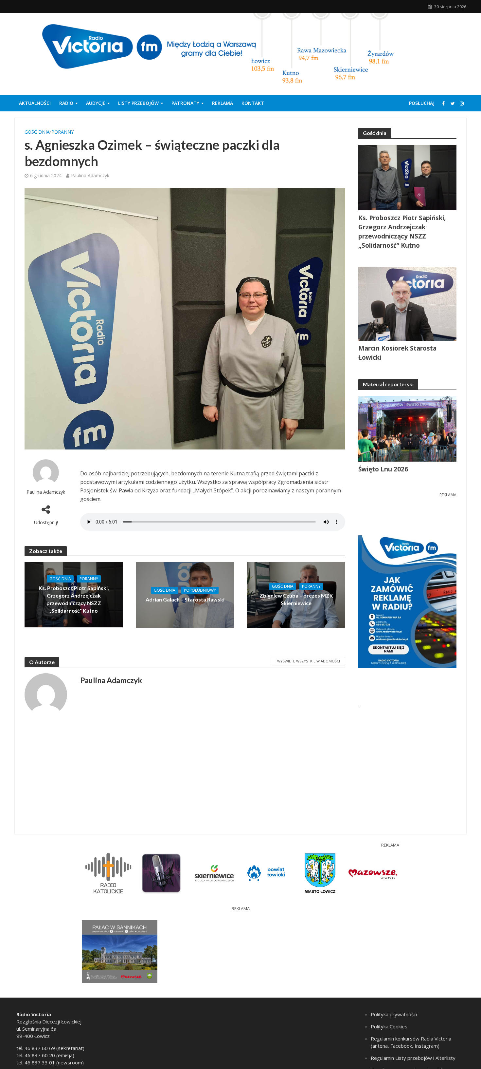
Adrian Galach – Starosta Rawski (185, 599)
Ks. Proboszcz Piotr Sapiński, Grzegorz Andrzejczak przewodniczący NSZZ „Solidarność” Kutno (74, 599)
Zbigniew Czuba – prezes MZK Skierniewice (296, 599)
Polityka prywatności (394, 1014)
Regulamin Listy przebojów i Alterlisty (413, 1058)
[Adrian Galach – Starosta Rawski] (185, 594)
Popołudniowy (200, 590)
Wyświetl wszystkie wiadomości (308, 661)
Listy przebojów (138, 103)
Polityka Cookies (389, 1026)
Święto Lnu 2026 (383, 469)
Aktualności (35, 103)
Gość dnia (37, 132)
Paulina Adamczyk (90, 175)
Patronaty (185, 103)
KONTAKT (252, 103)
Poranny (62, 132)
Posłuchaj (422, 103)
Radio (66, 103)
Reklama (222, 103)
